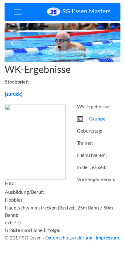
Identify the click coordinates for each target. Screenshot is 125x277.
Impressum (107, 238)
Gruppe (97, 119)
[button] (13, 42)
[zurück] (13, 94)
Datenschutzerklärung (68, 238)
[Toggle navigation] (17, 12)
